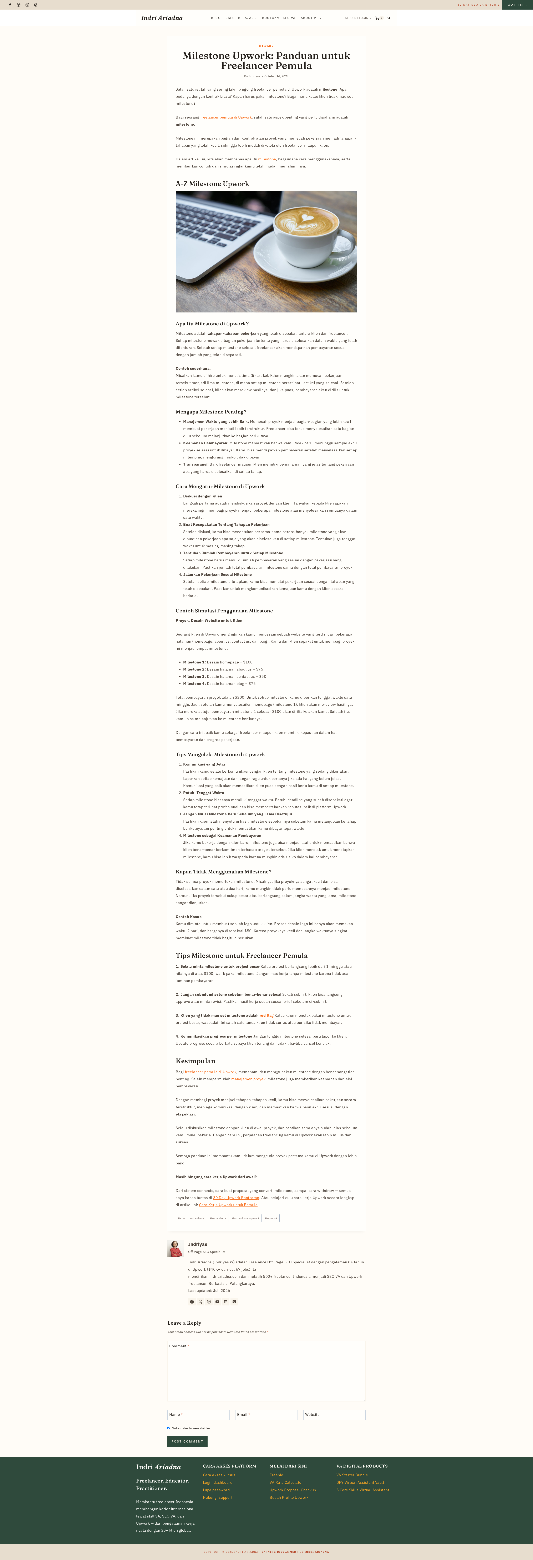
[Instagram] (27, 5)
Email (243, 1414)
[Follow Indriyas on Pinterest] (234, 1301)
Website (312, 1414)
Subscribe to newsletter (191, 1428)
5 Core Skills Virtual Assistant (362, 1490)
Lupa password (216, 1490)
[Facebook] (10, 5)
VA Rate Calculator (286, 1482)
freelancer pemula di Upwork (226, 117)
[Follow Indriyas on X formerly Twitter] (200, 1301)
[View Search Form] (389, 18)
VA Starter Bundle (352, 1475)
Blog (216, 18)
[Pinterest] (18, 5)
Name (176, 1414)
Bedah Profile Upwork (289, 1497)
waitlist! (517, 5)
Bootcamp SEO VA (279, 18)
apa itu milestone (191, 1218)
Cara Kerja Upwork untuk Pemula (228, 1204)
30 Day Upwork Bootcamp (236, 1197)
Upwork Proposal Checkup (293, 1490)
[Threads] (36, 5)
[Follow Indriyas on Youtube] (217, 1301)
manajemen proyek (248, 1079)
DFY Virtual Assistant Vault (360, 1482)
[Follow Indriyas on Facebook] (192, 1301)
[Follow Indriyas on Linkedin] (225, 1301)
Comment (179, 1346)
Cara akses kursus (219, 1475)
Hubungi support (218, 1497)
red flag (267, 1015)
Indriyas (197, 1244)
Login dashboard (218, 1482)
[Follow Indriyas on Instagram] (209, 1301)
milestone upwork (246, 1218)
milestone (267, 159)
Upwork (266, 46)
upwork (271, 1218)
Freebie (276, 1475)
